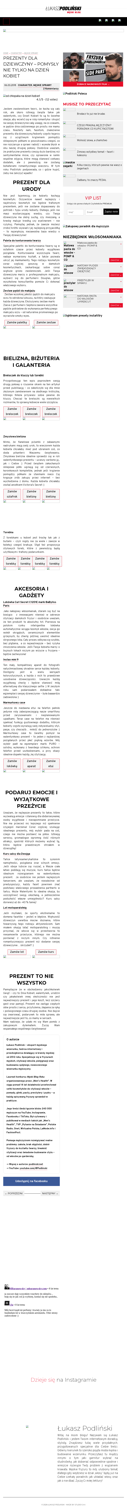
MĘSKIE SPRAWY (31, 53)
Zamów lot (17, 952)
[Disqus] (31, 1235)
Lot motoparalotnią (14, 908)
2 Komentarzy (51, 88)
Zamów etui (51, 764)
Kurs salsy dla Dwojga (16, 854)
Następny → (50, 1193)
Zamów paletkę (17, 322)
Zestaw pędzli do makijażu (19, 291)
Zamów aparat (31, 764)
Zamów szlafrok (12, 494)
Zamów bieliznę (31, 494)
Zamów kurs (46, 952)
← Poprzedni (14, 1193)
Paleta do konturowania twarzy (22, 241)
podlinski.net (36, 1164)
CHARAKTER (16, 53)
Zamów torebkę (11, 561)
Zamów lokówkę (12, 764)
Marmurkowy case (14, 703)
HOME (5, 53)
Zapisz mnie (111, 211)
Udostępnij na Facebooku (31, 1181)
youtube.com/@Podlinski (33, 1168)
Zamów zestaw (46, 322)
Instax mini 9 (10, 660)
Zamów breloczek (12, 411)
